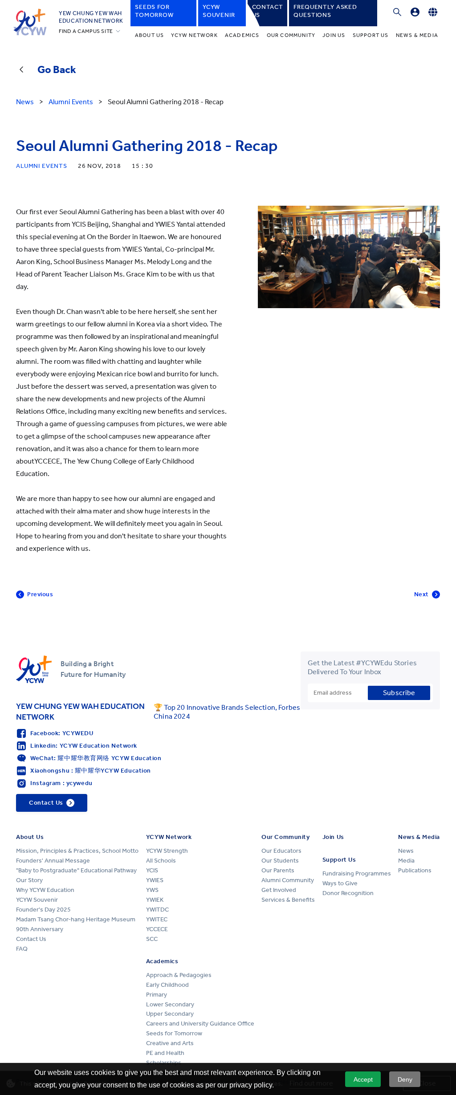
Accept (363, 1079)
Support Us (371, 35)
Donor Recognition (348, 893)
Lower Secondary (170, 1004)
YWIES (154, 880)
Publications (415, 870)
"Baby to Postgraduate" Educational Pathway (76, 870)
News (406, 851)
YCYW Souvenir (37, 900)
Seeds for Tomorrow (174, 1033)
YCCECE (157, 929)
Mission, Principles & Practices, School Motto (77, 851)
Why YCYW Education (45, 890)
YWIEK (154, 900)
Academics (242, 35)
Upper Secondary (170, 1014)
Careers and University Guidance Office (200, 1023)
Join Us (333, 35)
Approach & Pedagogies (179, 975)
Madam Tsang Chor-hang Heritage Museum (75, 919)
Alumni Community (287, 880)
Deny (405, 1079)
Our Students (280, 860)
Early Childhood (167, 985)
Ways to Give (340, 883)
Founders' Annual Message (53, 860)
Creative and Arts (170, 1043)
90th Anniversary (39, 929)
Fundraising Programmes (356, 873)
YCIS (152, 870)
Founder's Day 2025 (43, 909)
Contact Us (31, 939)
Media (406, 860)
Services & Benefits (288, 900)
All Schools (161, 860)
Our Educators (281, 851)
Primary (156, 994)
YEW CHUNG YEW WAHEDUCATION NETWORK (91, 17)
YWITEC (156, 919)
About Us (149, 35)
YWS (152, 890)
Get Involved (278, 890)
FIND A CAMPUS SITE (86, 31)
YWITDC (157, 909)
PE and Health (165, 1053)
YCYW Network (194, 35)
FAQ (22, 949)
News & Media (417, 35)
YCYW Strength (167, 851)
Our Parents (277, 870)
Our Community (291, 35)
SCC (152, 939)
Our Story (29, 880)
